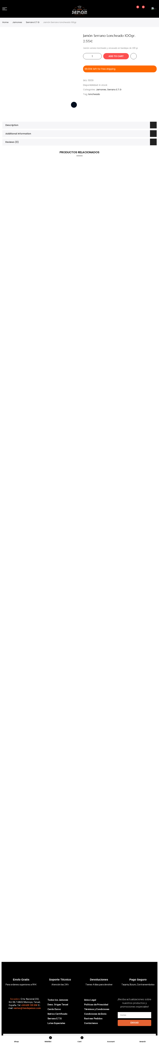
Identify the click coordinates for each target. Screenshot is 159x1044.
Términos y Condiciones (96, 1009)
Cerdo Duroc (54, 1009)
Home (5, 22)
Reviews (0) (12, 142)
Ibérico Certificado (57, 1014)
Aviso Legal (90, 1000)
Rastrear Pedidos (93, 1018)
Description (11, 125)
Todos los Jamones (58, 1000)
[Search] (124, 9)
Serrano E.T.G (32, 22)
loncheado (94, 94)
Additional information (18, 133)
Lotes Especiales (56, 1023)
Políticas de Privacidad (96, 1004)
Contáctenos (91, 1023)
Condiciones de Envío (95, 1014)
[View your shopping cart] (141, 9)
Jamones (17, 22)
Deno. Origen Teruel (58, 1004)
